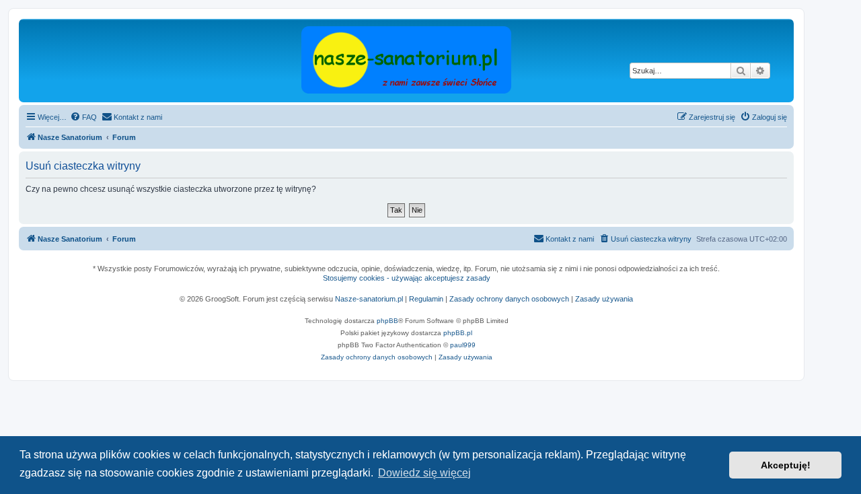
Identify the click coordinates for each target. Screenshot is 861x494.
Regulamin (426, 299)
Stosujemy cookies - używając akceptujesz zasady (406, 278)
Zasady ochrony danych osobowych (509, 299)
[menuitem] (83, 117)
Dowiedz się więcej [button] (424, 473)
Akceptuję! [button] (786, 465)
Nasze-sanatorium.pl (369, 299)
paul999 (463, 345)
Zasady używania (604, 299)
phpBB (387, 320)
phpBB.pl (457, 333)
